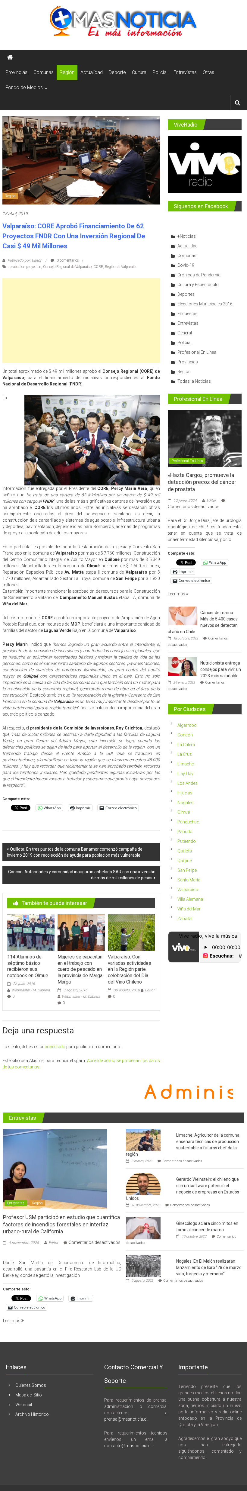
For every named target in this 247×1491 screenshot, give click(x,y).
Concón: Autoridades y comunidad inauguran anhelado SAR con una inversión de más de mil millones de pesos (81, 874)
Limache (185, 764)
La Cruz (184, 754)
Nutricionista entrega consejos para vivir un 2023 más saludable (220, 669)
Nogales (185, 802)
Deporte (117, 72)
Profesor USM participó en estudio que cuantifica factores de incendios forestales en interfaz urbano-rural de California (61, 1224)
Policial (159, 72)
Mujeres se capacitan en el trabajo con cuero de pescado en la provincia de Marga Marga (80, 969)
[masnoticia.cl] (9, 57)
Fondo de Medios (24, 87)
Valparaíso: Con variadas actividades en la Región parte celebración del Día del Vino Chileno (129, 969)
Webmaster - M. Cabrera (30, 990)
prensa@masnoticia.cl (125, 1419)
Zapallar (185, 918)
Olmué (183, 812)
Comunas (43, 72)
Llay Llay (185, 773)
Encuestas (187, 313)
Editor (150, 990)
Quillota (184, 851)
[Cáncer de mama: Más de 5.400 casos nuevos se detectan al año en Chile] (182, 615)
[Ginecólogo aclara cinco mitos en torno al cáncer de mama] (143, 1227)
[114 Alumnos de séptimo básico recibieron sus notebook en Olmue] (31, 932)
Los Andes (187, 783)
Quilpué (184, 860)
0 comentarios (67, 260)
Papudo (184, 831)
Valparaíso (187, 889)
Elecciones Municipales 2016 (205, 303)
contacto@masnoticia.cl (128, 1445)
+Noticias (186, 236)
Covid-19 (185, 265)
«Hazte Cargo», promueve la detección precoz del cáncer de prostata (202, 482)
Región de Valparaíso (121, 267)
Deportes (186, 294)
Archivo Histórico (32, 1414)
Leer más (177, 593)
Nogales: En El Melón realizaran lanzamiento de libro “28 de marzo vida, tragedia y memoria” (209, 1267)
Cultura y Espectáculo (198, 284)
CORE (98, 267)
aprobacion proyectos (24, 267)
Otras (208, 72)
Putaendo (186, 841)
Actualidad (91, 72)
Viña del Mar (189, 909)
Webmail (23, 1404)
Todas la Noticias (194, 381)
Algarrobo (187, 725)
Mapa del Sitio (28, 1395)
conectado (55, 1046)
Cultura (139, 72)
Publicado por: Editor (24, 260)
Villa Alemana (190, 899)
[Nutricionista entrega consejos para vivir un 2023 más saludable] (182, 665)
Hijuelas (184, 793)
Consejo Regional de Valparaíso (67, 267)
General (184, 332)
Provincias (16, 72)
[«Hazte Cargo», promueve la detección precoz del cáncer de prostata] (205, 438)
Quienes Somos (30, 1385)
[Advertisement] (81, 320)
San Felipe (187, 870)
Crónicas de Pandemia (198, 274)
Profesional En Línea (196, 352)
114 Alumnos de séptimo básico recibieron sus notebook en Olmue (27, 966)
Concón (185, 735)
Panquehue (188, 822)
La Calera (186, 744)
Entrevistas (185, 72)
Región (67, 72)
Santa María (188, 880)
